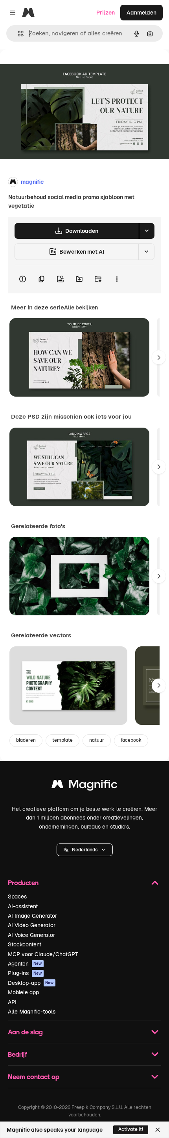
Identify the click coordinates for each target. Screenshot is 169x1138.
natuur (96, 740)
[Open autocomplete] (17, 34)
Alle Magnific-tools (31, 1011)
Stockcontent (24, 944)
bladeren (26, 740)
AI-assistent (23, 906)
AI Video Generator (31, 925)
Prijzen (105, 12)
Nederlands (84, 850)
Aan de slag (25, 1032)
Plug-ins (25, 973)
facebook (131, 740)
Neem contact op (33, 1076)
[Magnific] (84, 786)
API (12, 1002)
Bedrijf (17, 1054)
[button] (85, 849)
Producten (23, 882)
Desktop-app (31, 982)
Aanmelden (141, 12)
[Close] (157, 1129)
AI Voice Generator (31, 935)
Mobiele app (23, 992)
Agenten (25, 963)
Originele (51, 67)
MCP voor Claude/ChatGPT (43, 954)
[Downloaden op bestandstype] (146, 231)
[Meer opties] (117, 279)
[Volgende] (159, 357)
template (62, 740)
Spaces (17, 896)
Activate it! (130, 1129)
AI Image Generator (32, 915)
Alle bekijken (81, 307)
